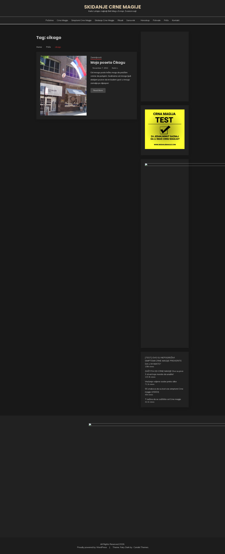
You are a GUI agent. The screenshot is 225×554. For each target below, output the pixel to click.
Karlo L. (115, 68)
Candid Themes (141, 547)
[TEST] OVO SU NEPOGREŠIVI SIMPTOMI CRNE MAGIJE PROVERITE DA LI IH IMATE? (163, 360)
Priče (166, 20)
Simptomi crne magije (81, 20)
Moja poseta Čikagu (107, 62)
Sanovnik (130, 20)
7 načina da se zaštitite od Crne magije (163, 399)
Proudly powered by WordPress (92, 547)
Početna (50, 20)
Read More (98, 90)
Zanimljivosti (96, 57)
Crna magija (62, 20)
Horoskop (145, 20)
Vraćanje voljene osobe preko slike (161, 381)
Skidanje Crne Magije (112, 7)
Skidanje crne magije (104, 20)
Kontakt (175, 20)
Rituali (120, 20)
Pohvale (157, 20)
